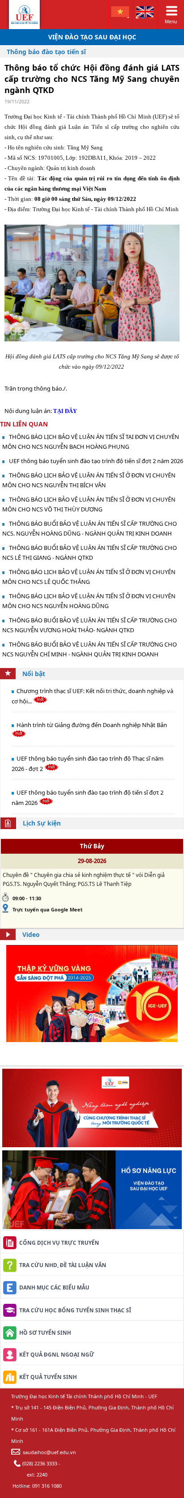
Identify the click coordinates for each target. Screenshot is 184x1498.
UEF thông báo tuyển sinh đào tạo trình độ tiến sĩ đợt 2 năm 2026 (96, 461)
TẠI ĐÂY (65, 411)
